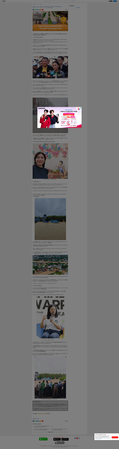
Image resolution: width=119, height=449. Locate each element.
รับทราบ (115, 437)
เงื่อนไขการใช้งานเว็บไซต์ (105, 437)
